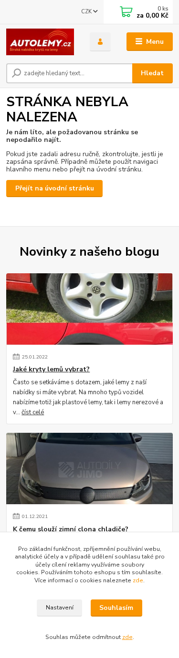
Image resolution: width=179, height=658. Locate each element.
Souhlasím (116, 607)
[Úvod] (40, 42)
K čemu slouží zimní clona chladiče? (70, 529)
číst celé (32, 412)
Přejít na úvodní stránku (54, 188)
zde (138, 580)
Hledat (152, 73)
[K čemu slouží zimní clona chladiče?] (89, 468)
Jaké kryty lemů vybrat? (51, 369)
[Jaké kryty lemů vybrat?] (89, 309)
